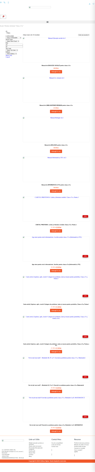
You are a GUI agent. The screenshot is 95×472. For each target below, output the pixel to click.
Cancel (8, 57)
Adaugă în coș (56, 71)
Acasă (2, 26)
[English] (92, 5)
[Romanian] (94, 5)
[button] (47, 21)
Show (9, 55)
